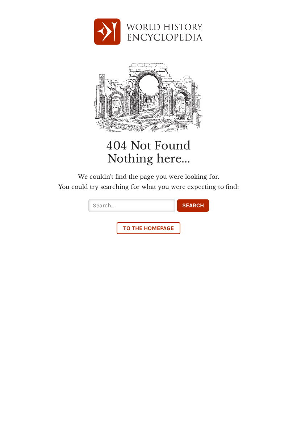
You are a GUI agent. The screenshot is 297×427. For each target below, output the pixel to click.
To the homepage (148, 228)
